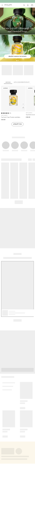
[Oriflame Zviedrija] (8, 5)
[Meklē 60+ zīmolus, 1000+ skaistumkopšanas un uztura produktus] (24, 5)
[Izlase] (23, 104)
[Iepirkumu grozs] (32, 5)
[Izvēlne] (2, 5)
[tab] (8, 82)
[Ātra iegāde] (23, 107)
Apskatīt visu (17, 124)
